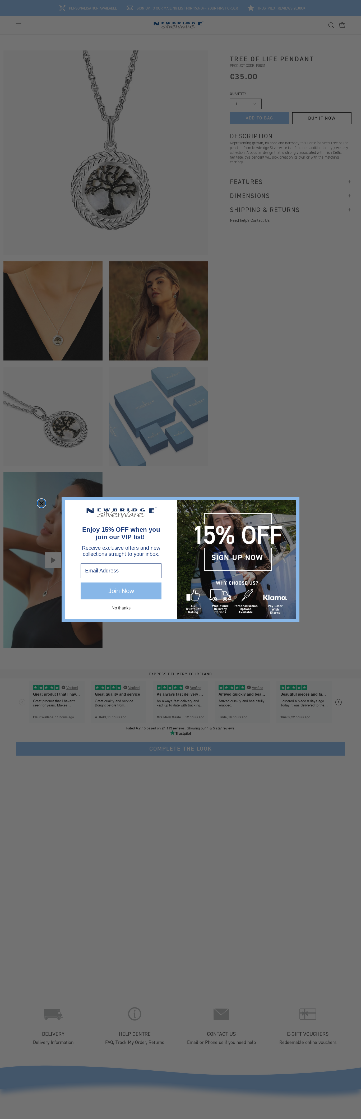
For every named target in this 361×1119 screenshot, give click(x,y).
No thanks (121, 608)
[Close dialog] (41, 503)
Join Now (121, 590)
